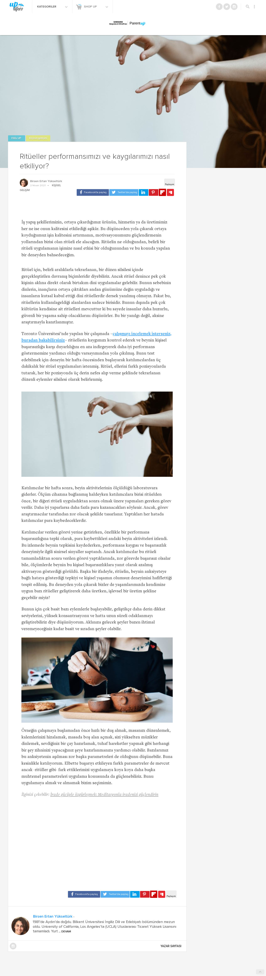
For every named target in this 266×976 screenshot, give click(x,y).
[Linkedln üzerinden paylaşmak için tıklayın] (143, 192)
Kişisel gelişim (38, 138)
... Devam (64, 931)
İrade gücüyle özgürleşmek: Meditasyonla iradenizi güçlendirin (104, 795)
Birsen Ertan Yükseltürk (46, 181)
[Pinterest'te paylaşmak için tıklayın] (153, 192)
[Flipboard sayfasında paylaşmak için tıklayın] (162, 192)
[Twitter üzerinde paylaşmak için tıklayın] (123, 192)
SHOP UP (91, 6)
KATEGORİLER (47, 6)
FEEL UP (16, 138)
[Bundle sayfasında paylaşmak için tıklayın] (170, 193)
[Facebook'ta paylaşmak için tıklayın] (93, 192)
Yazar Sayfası (171, 946)
